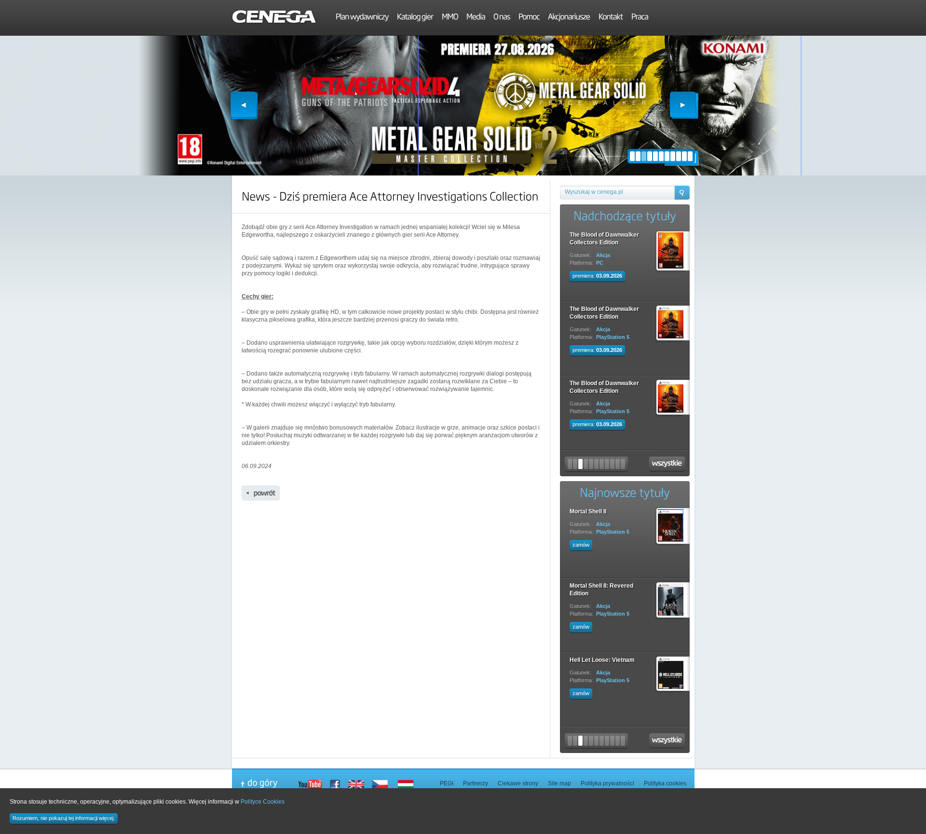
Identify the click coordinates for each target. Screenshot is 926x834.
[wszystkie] (667, 464)
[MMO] (450, 18)
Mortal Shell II (588, 511)
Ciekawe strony (518, 783)
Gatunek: (580, 255)
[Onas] (502, 18)
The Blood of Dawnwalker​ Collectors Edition (604, 238)
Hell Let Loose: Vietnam (602, 660)
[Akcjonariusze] (569, 18)
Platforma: (581, 263)
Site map (559, 783)
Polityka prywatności (607, 783)
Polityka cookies (665, 783)
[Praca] (639, 18)
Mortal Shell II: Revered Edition (601, 589)
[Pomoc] (529, 18)
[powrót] (261, 492)
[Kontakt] (611, 18)
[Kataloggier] (415, 18)
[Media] (476, 18)
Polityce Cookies (263, 801)
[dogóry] (269, 783)
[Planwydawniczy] (362, 18)
